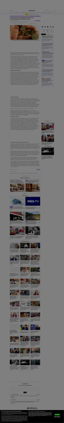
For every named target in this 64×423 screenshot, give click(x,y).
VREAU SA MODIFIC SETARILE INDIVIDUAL (57, 416)
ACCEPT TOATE (57, 414)
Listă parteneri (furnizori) (31, 416)
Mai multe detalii (11, 414)
